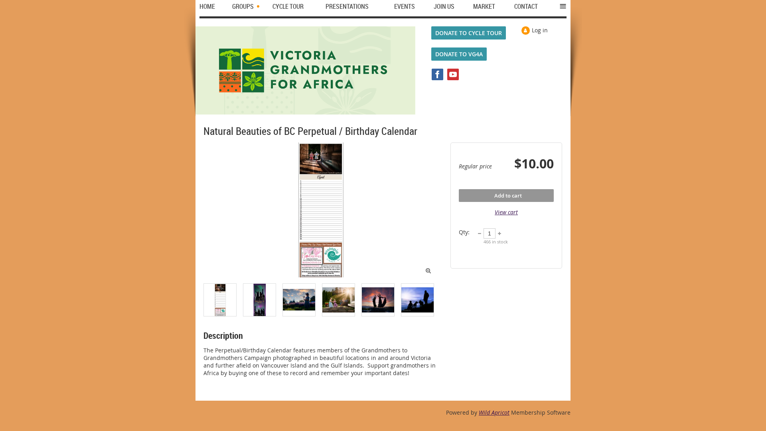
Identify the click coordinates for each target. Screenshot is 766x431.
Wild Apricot (494, 412)
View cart (506, 212)
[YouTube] (453, 74)
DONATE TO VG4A (459, 54)
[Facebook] (437, 74)
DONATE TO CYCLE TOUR (468, 33)
